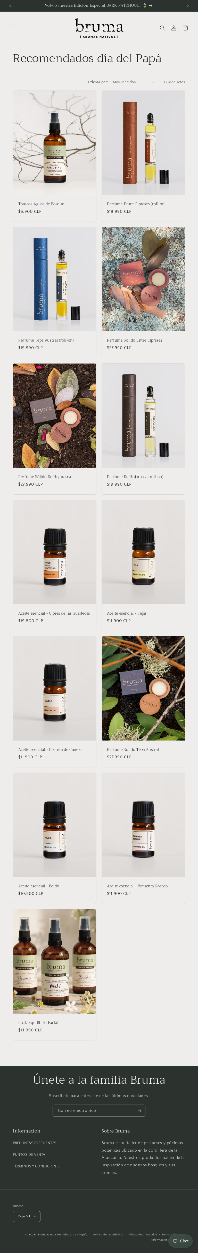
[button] (10, 28)
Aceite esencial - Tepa (126, 613)
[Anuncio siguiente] (188, 5)
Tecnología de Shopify (72, 1234)
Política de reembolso (108, 1234)
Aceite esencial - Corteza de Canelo (50, 750)
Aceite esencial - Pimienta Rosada (137, 886)
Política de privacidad (142, 1234)
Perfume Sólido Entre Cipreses (134, 340)
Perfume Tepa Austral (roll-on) (46, 340)
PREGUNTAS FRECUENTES (34, 1143)
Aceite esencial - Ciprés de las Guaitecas (54, 613)
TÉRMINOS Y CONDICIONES (37, 1166)
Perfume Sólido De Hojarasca (44, 477)
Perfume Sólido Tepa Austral (133, 750)
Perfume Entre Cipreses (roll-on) (136, 204)
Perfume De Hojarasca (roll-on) (135, 477)
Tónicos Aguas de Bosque (41, 204)
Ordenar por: (97, 82)
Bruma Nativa (47, 1234)
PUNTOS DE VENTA (29, 1155)
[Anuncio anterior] (10, 5)
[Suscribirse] (139, 1111)
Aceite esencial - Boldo (38, 886)
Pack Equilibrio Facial (38, 1022)
